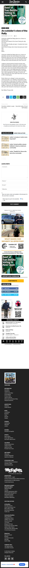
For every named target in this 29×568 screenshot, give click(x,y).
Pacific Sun (7, 511)
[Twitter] (11, 97)
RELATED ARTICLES (7, 133)
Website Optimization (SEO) (10, 491)
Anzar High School (8, 437)
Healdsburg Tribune (8, 518)
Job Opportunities (8, 546)
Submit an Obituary (8, 457)
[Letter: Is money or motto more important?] (5, 138)
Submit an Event (8, 447)
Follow (15, 291)
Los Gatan (6, 522)
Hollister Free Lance (9, 519)
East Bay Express (8, 505)
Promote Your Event (9, 448)
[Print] (24, 97)
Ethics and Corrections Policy (11, 399)
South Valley (7, 540)
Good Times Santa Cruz (9, 507)
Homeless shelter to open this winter (7, 107)
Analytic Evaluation (8, 495)
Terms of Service (8, 397)
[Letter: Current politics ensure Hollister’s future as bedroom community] (5, 146)
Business (6, 413)
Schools (6, 416)
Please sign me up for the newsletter (11, 199)
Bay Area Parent (8, 535)
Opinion (3, 28)
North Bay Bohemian (9, 510)
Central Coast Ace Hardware (11, 462)
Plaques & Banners (8, 400)
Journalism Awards (8, 547)
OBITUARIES (7, 452)
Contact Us (7, 391)
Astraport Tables (8, 463)
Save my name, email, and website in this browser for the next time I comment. (14, 195)
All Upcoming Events (9, 444)
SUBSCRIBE (7, 385)
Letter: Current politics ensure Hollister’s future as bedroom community (18, 146)
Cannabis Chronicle (8, 538)
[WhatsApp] (17, 97)
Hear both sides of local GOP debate (22, 107)
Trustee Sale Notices (9, 482)
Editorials (6, 424)
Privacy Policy (7, 396)
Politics (6, 418)
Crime (5, 415)
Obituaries (6, 454)
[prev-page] (2, 159)
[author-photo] (14, 117)
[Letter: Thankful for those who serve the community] (5, 153)
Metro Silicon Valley (8, 508)
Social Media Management (10, 493)
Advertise (6, 405)
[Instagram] (9, 558)
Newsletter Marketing (9, 497)
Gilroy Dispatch (7, 516)
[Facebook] (7, 97)
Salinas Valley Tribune (9, 527)
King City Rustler (8, 521)
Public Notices (7, 407)
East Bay (6, 539)
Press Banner (7, 525)
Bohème (6, 536)
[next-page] (5, 159)
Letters (7, 28)
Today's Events (7, 445)
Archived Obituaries (8, 455)
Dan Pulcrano (4, 35)
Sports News (7, 436)
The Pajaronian (7, 528)
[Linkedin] (14, 97)
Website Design (7, 488)
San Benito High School (9, 439)
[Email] (21, 97)
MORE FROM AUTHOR (19, 133)
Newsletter (6, 390)
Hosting (6, 490)
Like (16, 288)
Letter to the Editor (8, 393)
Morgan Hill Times (8, 524)
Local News (7, 412)
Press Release (7, 394)
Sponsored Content (8, 494)
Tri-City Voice (7, 530)
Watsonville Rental (8, 465)
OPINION (6, 421)
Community (7, 423)
